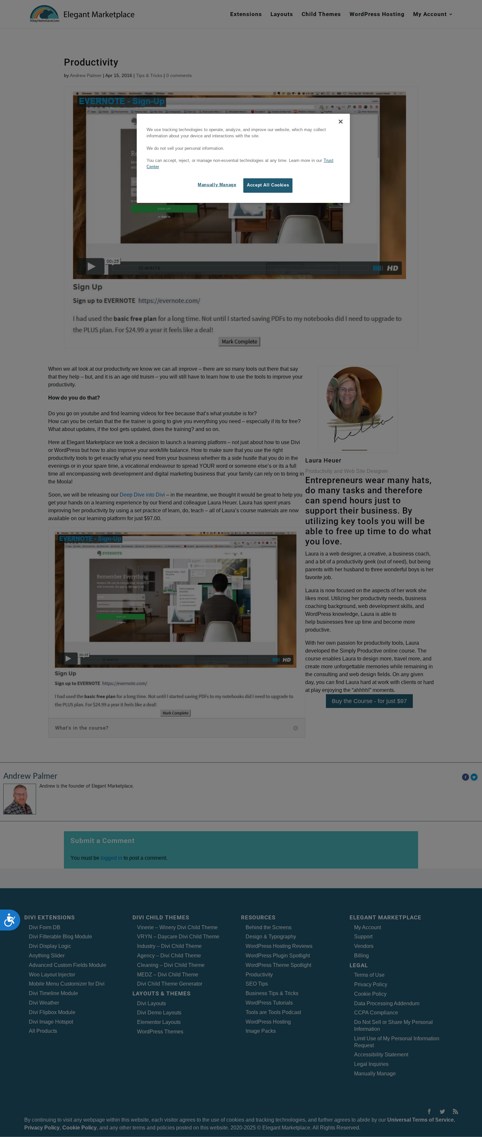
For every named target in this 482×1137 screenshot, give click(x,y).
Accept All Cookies (268, 185)
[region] (243, 158)
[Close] (340, 121)
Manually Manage (217, 185)
